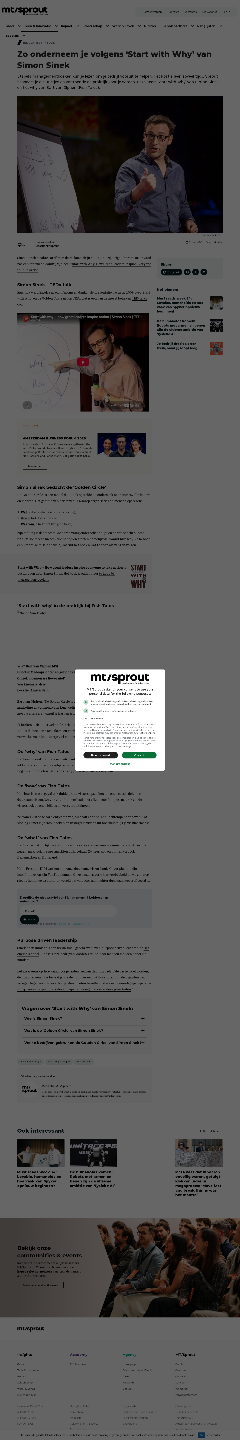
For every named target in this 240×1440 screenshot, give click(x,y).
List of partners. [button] (147, 732)
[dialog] (120, 720)
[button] (120, 718)
